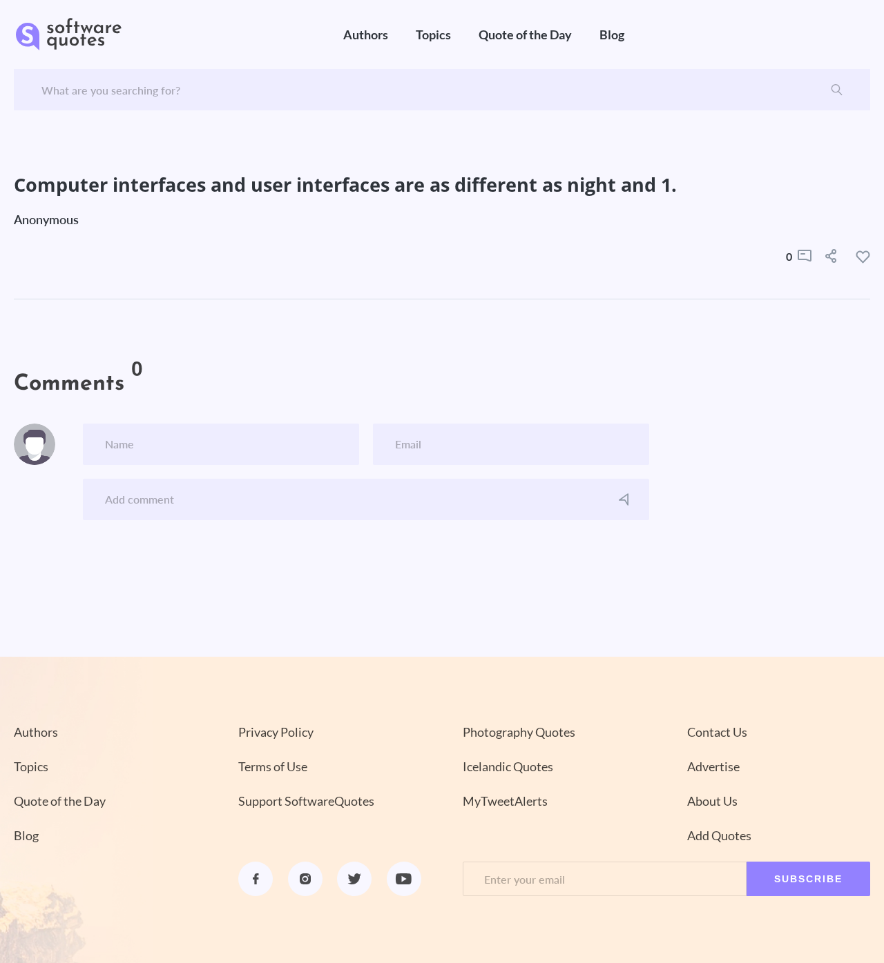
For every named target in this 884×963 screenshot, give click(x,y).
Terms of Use (272, 766)
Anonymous (46, 219)
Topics (433, 34)
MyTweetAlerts (505, 801)
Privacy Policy (276, 732)
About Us (712, 801)
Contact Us (717, 732)
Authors (365, 34)
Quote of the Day (525, 34)
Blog (611, 34)
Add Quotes (719, 835)
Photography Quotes (519, 732)
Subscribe (808, 878)
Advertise (713, 766)
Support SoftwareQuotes (306, 801)
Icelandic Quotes (508, 766)
